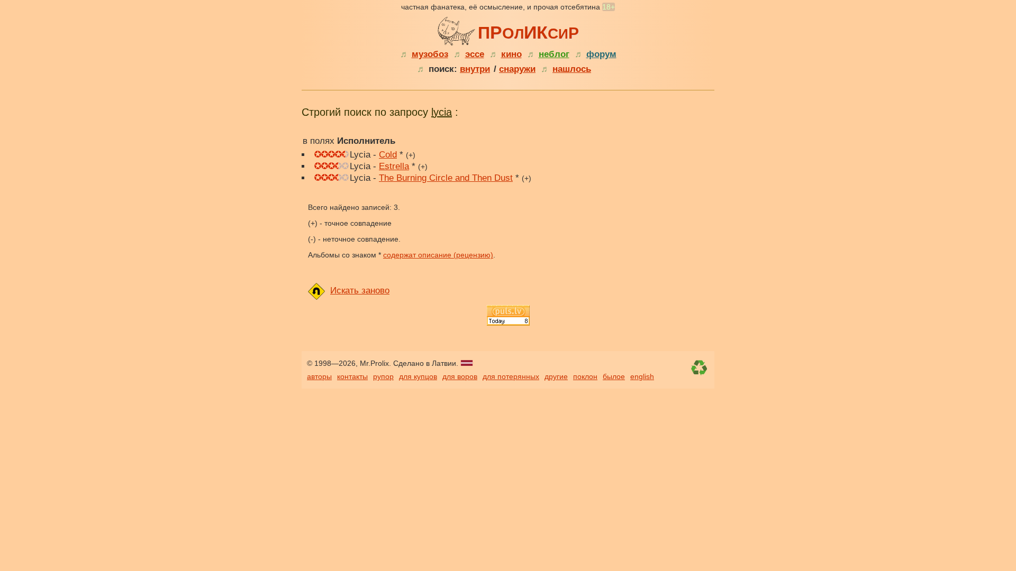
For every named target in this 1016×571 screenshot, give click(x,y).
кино (511, 54)
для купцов (418, 376)
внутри (475, 69)
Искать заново (359, 291)
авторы (319, 376)
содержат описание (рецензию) (438, 255)
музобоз (430, 54)
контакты (352, 376)
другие (556, 376)
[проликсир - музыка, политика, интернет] (458, 29)
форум (601, 54)
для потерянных (511, 376)
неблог (554, 54)
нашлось (571, 69)
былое (614, 376)
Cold (388, 155)
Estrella (394, 166)
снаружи (517, 69)
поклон (585, 376)
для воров (459, 376)
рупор (383, 376)
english (642, 376)
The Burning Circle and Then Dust (446, 178)
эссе (474, 54)
